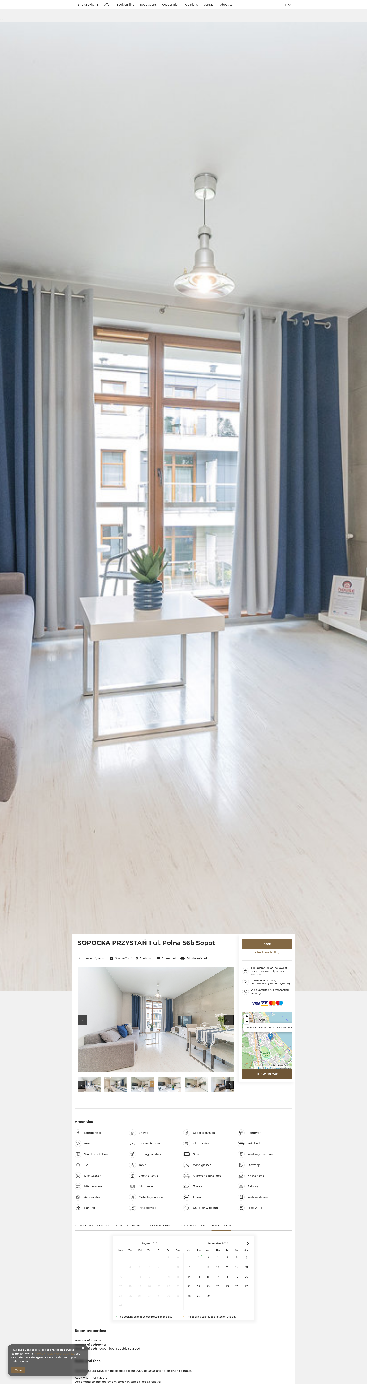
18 (227, 1276)
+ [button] (247, 1016)
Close (18, 1370)
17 (217, 1276)
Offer (107, 4)
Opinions (191, 4)
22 (198, 1286)
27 (246, 1286)
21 (189, 1286)
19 (236, 1276)
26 (236, 1286)
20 (246, 1276)
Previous (82, 1020)
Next (229, 1020)
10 (217, 1267)
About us (226, 4)
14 (189, 1276)
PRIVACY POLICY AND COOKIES (54, 1353)
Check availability (267, 952)
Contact (209, 4)
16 (208, 1276)
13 (246, 1267)
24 (217, 1286)
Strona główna (88, 4)
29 (198, 1295)
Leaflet (258, 1067)
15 (198, 1276)
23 (208, 1286)
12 (236, 1267)
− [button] (247, 1021)
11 (227, 1267)
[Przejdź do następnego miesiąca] (248, 1243)
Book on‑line (125, 4)
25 (227, 1286)
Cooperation (170, 4)
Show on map (267, 1074)
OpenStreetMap (272, 1067)
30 (208, 1295)
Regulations (148, 4)
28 (189, 1295)
